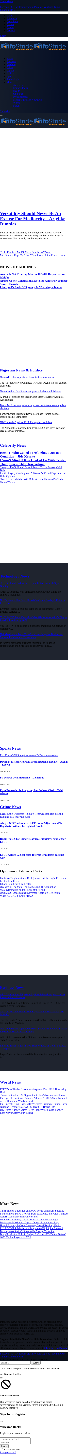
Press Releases (20, 96)
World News (10, 1082)
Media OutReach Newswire (27, 99)
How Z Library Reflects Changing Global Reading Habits (30, 1225)
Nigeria (10, 70)
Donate (10, 24)
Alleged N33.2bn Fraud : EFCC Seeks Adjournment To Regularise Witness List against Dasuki (31, 824)
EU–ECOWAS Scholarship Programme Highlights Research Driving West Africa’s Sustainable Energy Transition (31, 1230)
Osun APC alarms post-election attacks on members (27, 377)
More (9, 82)
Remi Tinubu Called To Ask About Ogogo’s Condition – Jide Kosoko (30, 454)
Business (11, 61)
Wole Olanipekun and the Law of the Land (22, 889)
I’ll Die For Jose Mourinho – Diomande (22, 777)
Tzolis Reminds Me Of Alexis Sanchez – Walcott (25, 252)
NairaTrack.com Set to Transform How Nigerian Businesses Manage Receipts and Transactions (31, 636)
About (10, 15)
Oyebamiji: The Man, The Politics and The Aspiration (28, 887)
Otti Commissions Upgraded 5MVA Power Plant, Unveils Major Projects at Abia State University (33, 1030)
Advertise (12, 18)
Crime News (10, 807)
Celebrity (11, 64)
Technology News (14, 576)
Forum (10, 27)
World (16, 102)
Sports (10, 76)
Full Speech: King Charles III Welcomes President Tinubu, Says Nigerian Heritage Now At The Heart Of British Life (33, 1105)
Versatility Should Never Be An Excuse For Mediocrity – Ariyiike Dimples (32, 218)
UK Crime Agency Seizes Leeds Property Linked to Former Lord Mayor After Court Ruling (31, 1111)
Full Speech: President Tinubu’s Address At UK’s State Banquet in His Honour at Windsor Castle (33, 1099)
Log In (4, 1446)
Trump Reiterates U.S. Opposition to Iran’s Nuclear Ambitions (32, 1095)
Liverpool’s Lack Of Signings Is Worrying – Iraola (31, 287)
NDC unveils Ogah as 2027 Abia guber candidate (26, 422)
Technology (13, 79)
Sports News (10, 748)
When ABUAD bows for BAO (16, 895)
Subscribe (5, 111)
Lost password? (8, 1452)
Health (16, 91)
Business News (12, 987)
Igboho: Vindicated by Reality (15, 884)
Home (10, 58)
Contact (11, 30)
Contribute (12, 21)
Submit (36, 1363)
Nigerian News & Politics (21, 370)
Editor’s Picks (20, 88)
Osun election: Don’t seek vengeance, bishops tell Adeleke (30, 391)
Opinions (18, 93)
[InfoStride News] (34, 47)
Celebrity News (13, 445)
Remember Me (11, 1449)
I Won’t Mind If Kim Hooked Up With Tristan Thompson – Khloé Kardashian (33, 462)
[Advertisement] (34, 169)
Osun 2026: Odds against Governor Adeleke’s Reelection (30, 892)
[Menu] (1, 115)
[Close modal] (1, 1377)
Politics (10, 73)
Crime (10, 67)
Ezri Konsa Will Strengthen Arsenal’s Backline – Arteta (29, 755)
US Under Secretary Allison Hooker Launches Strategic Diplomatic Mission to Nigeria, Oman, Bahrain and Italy (29, 1221)
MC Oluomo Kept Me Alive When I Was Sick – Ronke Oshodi (33, 255)
